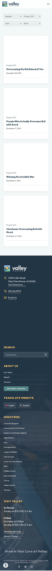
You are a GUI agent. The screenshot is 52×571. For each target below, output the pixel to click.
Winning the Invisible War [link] (20, 176)
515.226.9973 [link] (14, 291)
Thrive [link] (6, 480)
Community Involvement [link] (14, 428)
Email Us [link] (12, 297)
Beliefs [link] (7, 377)
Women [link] (7, 490)
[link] (5, 565)
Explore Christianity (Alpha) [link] (15, 433)
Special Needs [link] (10, 476)
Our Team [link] (8, 372)
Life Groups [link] (9, 457)
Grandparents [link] (10, 447)
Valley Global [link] (9, 485)
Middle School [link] (9, 471)
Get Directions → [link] (17, 284)
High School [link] (9, 437)
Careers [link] (7, 382)
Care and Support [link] (11, 423)
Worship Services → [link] (14, 531)
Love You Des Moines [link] (13, 461)
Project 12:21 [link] (11, 65)
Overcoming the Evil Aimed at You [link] (24, 69)
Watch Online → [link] (12, 536)
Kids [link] (5, 442)
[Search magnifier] (46, 354)
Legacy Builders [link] (10, 452)
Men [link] (6, 466)
